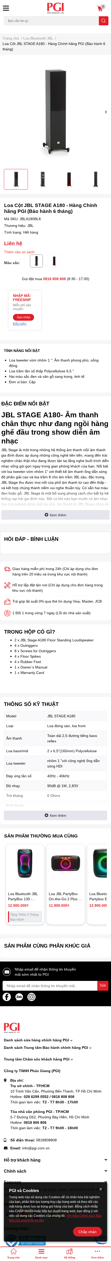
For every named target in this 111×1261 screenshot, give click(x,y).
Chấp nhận (87, 1231)
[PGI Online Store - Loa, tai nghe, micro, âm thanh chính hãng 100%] (55, 8)
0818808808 (46, 1140)
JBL (30, 225)
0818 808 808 (54, 278)
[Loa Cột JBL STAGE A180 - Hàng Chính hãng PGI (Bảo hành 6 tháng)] (55, 112)
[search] (103, 20)
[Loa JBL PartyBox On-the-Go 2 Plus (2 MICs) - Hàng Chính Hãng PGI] (66, 864)
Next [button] (105, 112)
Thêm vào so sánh (19, 252)
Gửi (103, 985)
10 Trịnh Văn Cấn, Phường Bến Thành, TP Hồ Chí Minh (55, 1091)
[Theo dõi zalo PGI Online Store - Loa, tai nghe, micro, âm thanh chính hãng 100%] (19, 996)
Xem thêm (58, 515)
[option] (55, 112)
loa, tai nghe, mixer (17, 28)
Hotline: (42, 1096)
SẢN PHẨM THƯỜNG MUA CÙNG (41, 836)
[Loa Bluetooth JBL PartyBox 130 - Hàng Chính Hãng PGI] (25, 864)
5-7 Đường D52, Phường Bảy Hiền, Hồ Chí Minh (49, 1117)
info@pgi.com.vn (36, 1148)
